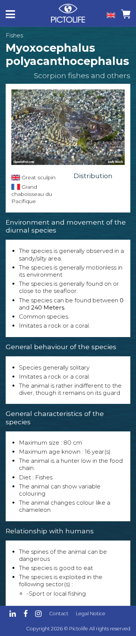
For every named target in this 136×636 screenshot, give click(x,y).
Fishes (14, 35)
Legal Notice (90, 613)
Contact (58, 613)
